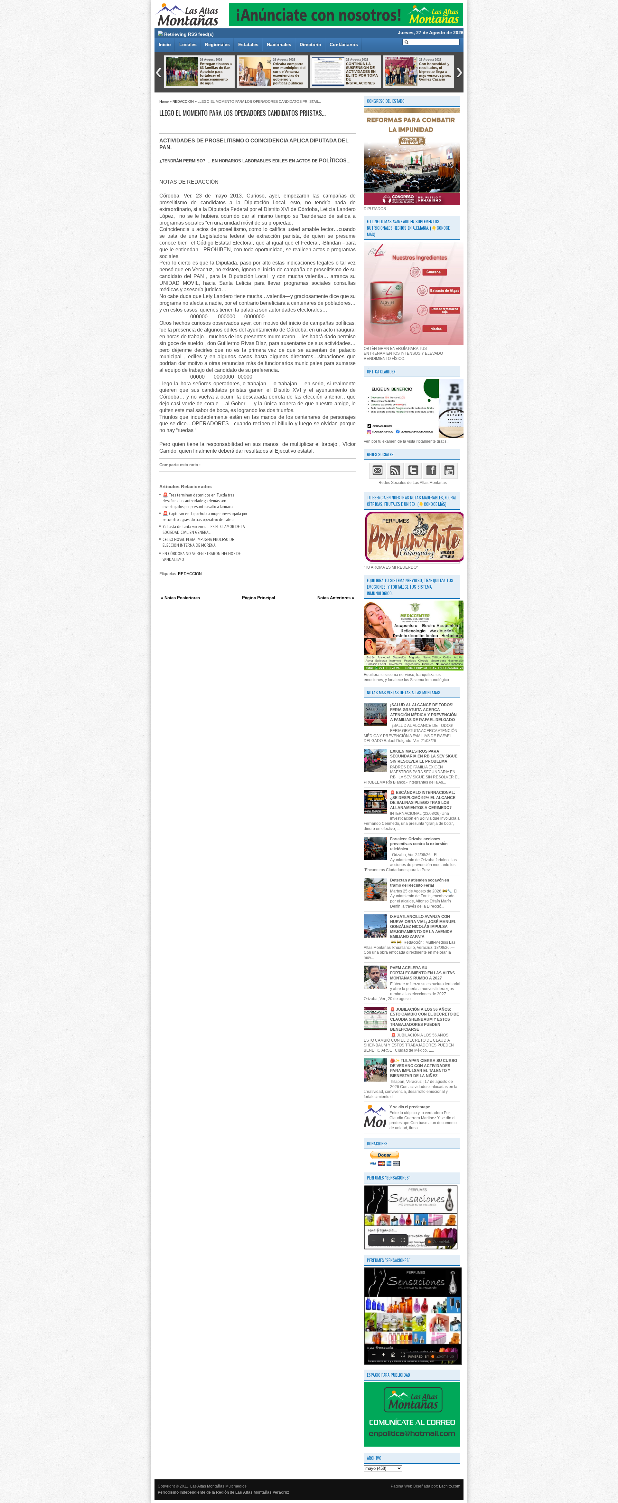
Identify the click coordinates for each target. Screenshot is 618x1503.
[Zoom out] (373, 1240)
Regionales (217, 44)
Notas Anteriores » (335, 597)
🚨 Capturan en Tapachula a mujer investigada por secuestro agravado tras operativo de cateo (205, 516)
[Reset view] (393, 1240)
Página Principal (258, 597)
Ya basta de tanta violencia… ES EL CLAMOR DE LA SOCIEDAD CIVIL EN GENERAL (204, 529)
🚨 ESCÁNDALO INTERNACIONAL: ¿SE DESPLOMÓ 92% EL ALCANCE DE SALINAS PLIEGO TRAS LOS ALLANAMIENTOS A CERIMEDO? (422, 800)
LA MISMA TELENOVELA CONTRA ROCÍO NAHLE (360, 69)
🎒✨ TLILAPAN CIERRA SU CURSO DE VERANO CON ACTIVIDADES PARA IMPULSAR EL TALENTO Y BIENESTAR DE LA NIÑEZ (423, 1068)
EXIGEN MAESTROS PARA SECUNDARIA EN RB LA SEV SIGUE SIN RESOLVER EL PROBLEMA (423, 756)
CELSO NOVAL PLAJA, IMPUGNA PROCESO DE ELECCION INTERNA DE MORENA (198, 542)
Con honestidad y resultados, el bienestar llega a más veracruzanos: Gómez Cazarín (289, 71)
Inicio (165, 44)
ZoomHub (441, 1241)
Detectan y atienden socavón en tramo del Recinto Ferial (419, 883)
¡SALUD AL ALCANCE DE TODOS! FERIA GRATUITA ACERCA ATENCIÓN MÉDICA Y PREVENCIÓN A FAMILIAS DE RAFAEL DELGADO (423, 712)
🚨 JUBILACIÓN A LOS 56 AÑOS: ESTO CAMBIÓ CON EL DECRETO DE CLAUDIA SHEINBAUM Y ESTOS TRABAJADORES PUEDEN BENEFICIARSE (424, 1019)
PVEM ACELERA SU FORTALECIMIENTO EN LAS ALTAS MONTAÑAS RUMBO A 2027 (422, 973)
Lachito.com (449, 1486)
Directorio (310, 44)
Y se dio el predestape (409, 1107)
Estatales (248, 44)
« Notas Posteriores (180, 597)
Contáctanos (344, 44)
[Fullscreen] (402, 1240)
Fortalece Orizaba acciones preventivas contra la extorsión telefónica (418, 844)
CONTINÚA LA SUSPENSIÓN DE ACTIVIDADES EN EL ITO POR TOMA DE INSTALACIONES (216, 73)
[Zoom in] (383, 1240)
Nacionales (279, 44)
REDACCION (183, 101)
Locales (188, 44)
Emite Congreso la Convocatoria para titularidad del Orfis (435, 67)
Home (164, 101)
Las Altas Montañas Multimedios (218, 1486)
